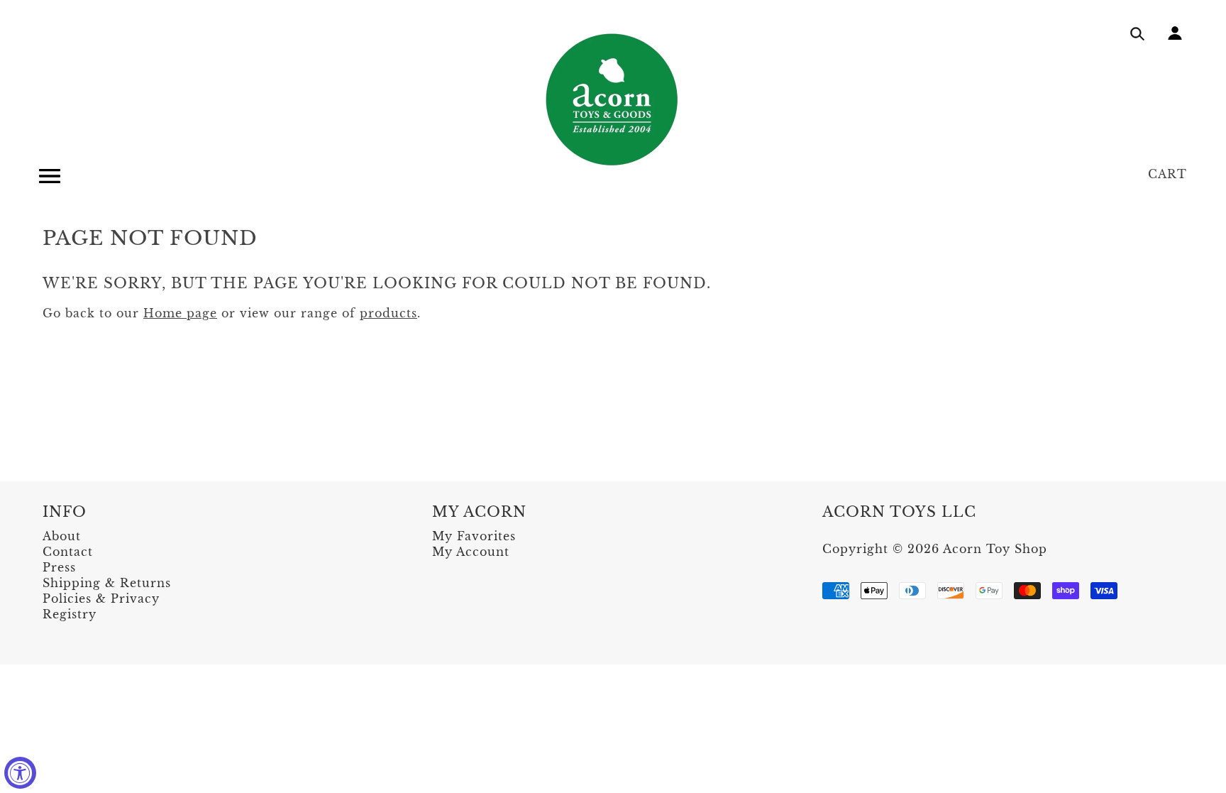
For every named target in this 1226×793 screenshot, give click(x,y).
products (388, 313)
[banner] (613, 99)
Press (59, 567)
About (62, 536)
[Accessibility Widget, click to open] (20, 773)
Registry (69, 614)
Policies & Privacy (101, 598)
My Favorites (474, 536)
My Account (470, 552)
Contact (68, 552)
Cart (1167, 174)
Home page (180, 313)
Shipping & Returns (107, 583)
